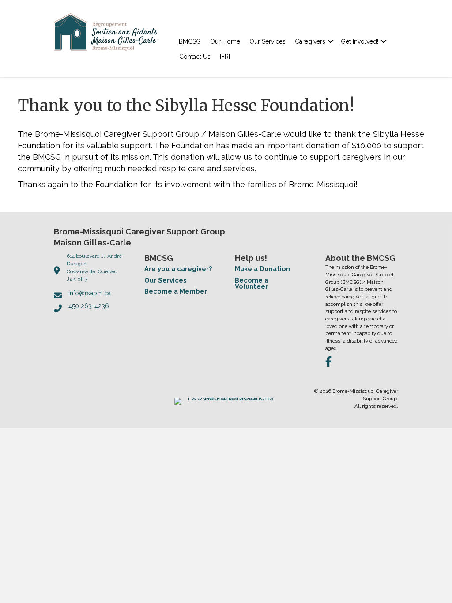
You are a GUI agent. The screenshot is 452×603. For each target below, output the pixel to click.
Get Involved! (359, 41)
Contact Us (195, 56)
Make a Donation (262, 268)
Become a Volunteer (251, 283)
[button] (330, 41)
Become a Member (175, 291)
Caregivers (310, 41)
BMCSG (190, 41)
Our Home (225, 41)
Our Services (267, 41)
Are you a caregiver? (178, 268)
